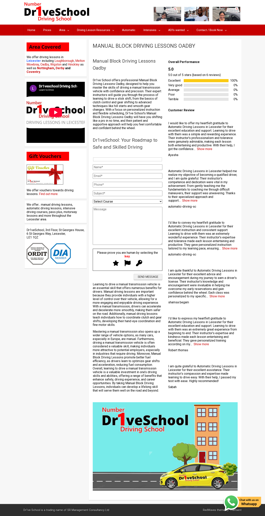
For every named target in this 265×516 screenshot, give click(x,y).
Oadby (44, 64)
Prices (47, 30)
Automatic (128, 30)
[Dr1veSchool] (56, 20)
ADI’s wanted (176, 30)
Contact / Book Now (210, 30)
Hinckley (74, 64)
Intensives (149, 30)
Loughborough (64, 61)
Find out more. (48, 194)
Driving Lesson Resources (93, 30)
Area (62, 30)
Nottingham (45, 68)
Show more (204, 149)
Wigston (55, 64)
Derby (60, 68)
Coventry (33, 72)
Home (31, 30)
